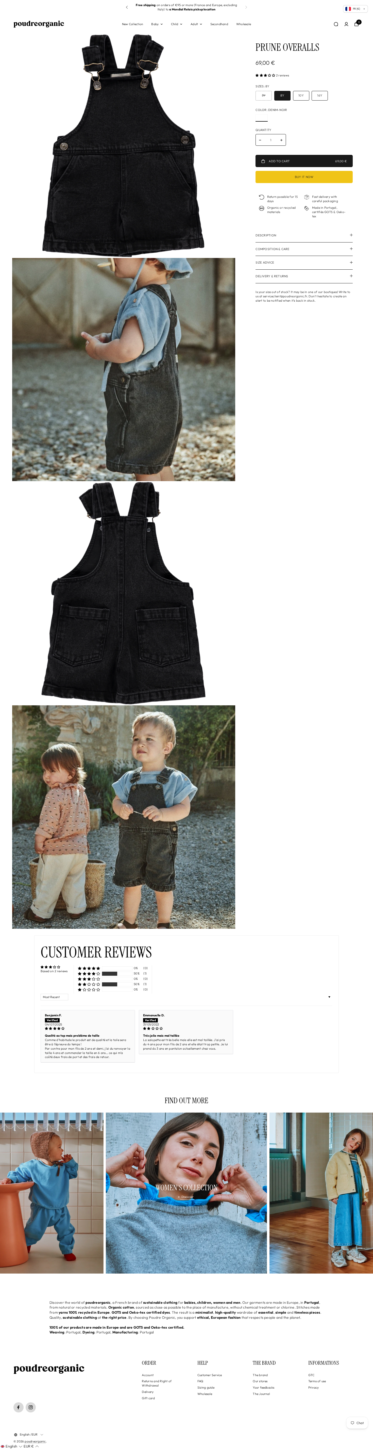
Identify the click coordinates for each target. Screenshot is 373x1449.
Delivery (148, 1392)
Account (148, 1375)
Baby (155, 24)
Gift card (148, 1398)
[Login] (346, 24)
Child (174, 24)
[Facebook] (18, 1407)
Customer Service (209, 1375)
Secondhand (219, 24)
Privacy (313, 1387)
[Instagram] (31, 1407)
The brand (260, 1375)
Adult (194, 24)
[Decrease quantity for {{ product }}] (260, 140)
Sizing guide (205, 1387)
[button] (127, 7)
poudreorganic (35, 1441)
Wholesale (243, 24)
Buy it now (304, 177)
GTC (311, 1375)
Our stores (260, 1381)
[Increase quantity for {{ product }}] (281, 140)
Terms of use (317, 1381)
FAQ (200, 1381)
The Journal (261, 1394)
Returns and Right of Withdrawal (157, 1383)
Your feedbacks (263, 1387)
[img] (88, 1029)
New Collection (132, 24)
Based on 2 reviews (54, 971)
